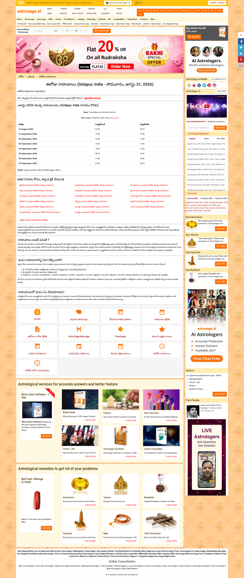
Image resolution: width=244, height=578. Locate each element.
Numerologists (121, 566)
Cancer (91, 9)
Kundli (36, 3)
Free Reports (69, 19)
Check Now (90, 420)
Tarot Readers (107, 566)
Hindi (206, 139)
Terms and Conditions (119, 556)
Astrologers (67, 551)
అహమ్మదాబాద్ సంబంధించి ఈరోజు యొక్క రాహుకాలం (151, 196)
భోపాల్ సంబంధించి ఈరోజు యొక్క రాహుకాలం (37, 201)
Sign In (213, 3)
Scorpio (63, 13)
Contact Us (74, 556)
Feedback (209, 554)
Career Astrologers (153, 566)
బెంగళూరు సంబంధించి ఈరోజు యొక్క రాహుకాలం (149, 185)
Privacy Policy (103, 556)
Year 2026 (221, 139)
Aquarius (105, 13)
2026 (50, 19)
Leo (105, 9)
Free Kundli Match (122, 551)
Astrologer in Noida (105, 551)
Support (133, 556)
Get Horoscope (101, 31)
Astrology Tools (197, 554)
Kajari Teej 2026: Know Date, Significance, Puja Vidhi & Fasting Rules (207, 144)
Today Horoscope (72, 3)
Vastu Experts (185, 566)
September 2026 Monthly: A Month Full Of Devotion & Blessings (207, 175)
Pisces (119, 13)
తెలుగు (31, 76)
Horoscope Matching (36, 24)
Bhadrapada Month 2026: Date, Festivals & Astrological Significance (207, 169)
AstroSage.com (132, 575)
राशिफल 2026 (67, 24)
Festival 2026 (192, 198)
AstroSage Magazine (198, 133)
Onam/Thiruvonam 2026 (209, 208)
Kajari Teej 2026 (204, 210)
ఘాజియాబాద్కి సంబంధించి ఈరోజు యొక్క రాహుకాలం (40, 212)
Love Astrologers (136, 566)
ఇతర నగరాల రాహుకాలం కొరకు (34, 220)
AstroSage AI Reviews (104, 554)
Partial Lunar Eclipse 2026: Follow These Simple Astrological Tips (207, 180)
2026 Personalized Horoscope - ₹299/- (205, 375)
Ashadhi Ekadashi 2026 (218, 202)
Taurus (63, 9)
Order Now (220, 394)
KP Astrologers (219, 566)
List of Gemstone (42, 551)
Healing (81, 19)
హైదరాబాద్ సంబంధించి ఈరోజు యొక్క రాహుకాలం (150, 190)
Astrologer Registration (165, 556)
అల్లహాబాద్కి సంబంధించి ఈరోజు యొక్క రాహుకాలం (94, 185)
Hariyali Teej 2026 (209, 205)
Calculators (132, 19)
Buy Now (195, 37)
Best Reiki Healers (130, 568)
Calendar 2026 (85, 3)
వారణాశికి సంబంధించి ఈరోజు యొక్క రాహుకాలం (93, 190)
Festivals (144, 19)
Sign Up (221, 3)
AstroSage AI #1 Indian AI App (192, 551)
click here (114, 118)
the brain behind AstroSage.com (211, 408)
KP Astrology (167, 551)
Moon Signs (156, 24)
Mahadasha (78, 551)
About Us (84, 556)
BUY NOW (46, 436)
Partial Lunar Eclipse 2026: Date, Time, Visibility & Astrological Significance (207, 159)
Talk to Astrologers (26, 566)
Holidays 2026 (207, 198)
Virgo (119, 9)
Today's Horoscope (81, 24)
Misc (153, 19)
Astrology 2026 (182, 554)
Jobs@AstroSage (145, 556)
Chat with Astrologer (118, 3)
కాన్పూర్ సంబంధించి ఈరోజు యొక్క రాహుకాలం (37, 196)
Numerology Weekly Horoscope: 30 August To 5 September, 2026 (207, 154)
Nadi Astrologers (114, 568)
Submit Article (220, 554)
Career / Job (194, 382)
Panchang (91, 19)
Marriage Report (196, 379)
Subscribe (221, 91)
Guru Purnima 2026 (193, 205)
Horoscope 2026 (57, 3)
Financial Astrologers (202, 566)
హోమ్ (21, 76)
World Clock (55, 551)
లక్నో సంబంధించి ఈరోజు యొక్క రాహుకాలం (36, 190)
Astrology (41, 19)
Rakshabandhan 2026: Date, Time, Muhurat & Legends (207, 164)
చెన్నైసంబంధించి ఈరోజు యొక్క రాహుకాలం (91, 201)
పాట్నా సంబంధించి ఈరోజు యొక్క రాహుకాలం (37, 207)
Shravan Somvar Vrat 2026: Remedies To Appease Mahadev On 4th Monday (207, 185)
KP (109, 19)
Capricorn (91, 13)
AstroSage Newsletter (196, 122)
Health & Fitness (196, 389)
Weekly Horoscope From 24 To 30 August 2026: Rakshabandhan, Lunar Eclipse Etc (207, 190)
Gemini (77, 9)
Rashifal (29, 3)
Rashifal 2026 (45, 3)
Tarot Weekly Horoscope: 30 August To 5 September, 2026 (207, 149)
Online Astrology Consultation (68, 566)
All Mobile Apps (219, 79)
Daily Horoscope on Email (218, 122)
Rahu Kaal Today (123, 24)
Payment (92, 556)
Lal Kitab (146, 24)
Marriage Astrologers (91, 566)
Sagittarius (77, 13)
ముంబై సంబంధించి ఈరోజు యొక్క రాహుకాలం (92, 207)
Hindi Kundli (136, 24)
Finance (192, 385)
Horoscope (30, 19)
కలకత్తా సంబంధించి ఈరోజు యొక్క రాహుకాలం (92, 212)
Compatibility (119, 19)
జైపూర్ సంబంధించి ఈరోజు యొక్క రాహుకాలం (37, 185)
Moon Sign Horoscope (151, 551)
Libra (49, 13)
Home (19, 19)
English (192, 139)
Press (176, 551)
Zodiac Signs (90, 551)
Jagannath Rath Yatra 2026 (197, 202)
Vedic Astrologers (170, 566)
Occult (58, 19)
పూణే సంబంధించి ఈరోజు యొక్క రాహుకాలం (147, 201)
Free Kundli (21, 24)
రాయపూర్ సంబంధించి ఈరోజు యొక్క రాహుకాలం (93, 196)
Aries (49, 9)
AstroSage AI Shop (170, 24)
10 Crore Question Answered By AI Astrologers (74, 554)
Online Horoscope (107, 24)
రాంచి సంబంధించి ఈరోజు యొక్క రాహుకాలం (147, 207)
